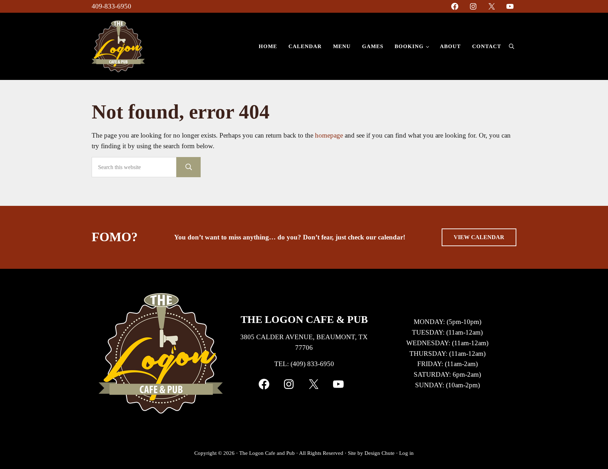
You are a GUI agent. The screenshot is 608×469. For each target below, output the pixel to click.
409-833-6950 (111, 6)
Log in (406, 453)
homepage (329, 135)
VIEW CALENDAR (479, 237)
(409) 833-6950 (312, 363)
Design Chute (380, 453)
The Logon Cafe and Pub (267, 453)
